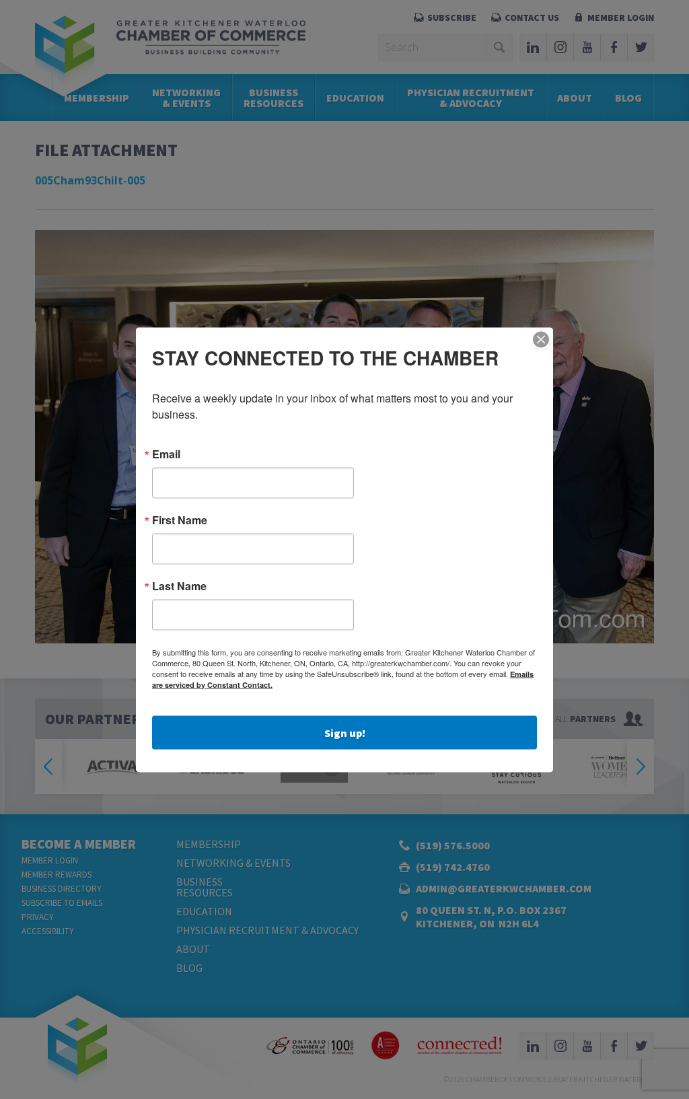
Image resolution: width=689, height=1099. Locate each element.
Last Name (179, 585)
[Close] (541, 339)
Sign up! (344, 732)
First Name (179, 519)
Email (166, 453)
